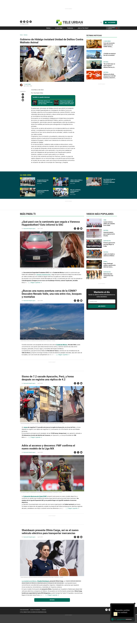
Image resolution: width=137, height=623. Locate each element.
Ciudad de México (61, 344)
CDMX (104, 220)
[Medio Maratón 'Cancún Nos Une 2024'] (94, 274)
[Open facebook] (21, 22)
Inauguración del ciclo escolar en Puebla (42, 180)
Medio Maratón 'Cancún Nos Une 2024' (108, 275)
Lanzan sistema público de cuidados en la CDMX (109, 223)
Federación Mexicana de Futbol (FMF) (35, 496)
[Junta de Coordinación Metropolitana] (27, 192)
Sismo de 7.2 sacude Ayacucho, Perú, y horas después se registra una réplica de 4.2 (48, 378)
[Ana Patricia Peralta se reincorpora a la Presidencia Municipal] (94, 181)
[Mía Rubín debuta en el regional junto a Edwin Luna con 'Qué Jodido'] (34, 102)
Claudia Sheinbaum (43, 581)
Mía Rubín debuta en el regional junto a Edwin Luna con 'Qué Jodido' (45, 102)
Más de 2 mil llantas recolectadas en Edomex (75, 191)
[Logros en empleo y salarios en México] (94, 254)
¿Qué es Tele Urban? (83, 28)
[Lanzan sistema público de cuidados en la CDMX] (94, 223)
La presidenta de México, (29, 581)
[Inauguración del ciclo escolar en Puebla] (27, 181)
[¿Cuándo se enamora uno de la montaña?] (94, 54)
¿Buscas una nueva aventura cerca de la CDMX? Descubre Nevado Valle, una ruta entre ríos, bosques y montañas (52, 293)
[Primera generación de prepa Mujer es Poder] (94, 243)
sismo (26, 427)
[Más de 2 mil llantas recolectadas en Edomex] (61, 192)
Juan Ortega (28, 84)
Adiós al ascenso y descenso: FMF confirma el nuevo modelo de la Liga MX (48, 447)
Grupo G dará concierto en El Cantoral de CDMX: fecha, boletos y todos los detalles (67, 102)
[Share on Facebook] (23, 94)
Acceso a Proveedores (35, 609)
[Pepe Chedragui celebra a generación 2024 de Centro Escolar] (94, 264)
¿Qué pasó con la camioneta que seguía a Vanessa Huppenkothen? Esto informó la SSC (51, 223)
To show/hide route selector (118, 28)
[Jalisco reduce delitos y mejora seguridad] (61, 181)
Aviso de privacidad (24, 609)
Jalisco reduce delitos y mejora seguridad (76, 180)
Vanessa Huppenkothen (43, 274)
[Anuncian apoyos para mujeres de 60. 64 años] (94, 233)
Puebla (105, 261)
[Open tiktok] (30, 22)
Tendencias (70, 28)
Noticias (48, 28)
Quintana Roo (107, 240)
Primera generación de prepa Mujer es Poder (109, 244)
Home (21, 34)
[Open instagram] (24, 22)
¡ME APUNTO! (101, 306)
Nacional (105, 230)
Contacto (44, 609)
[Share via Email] (23, 100)
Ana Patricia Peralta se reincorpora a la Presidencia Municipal (109, 181)
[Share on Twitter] (23, 97)
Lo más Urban (58, 28)
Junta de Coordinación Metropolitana (43, 191)
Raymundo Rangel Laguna (29, 228)
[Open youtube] (27, 22)
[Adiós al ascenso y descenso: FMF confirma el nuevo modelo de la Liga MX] (52, 473)
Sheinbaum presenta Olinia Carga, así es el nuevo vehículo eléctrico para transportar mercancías (50, 532)
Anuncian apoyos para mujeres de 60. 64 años (109, 234)
